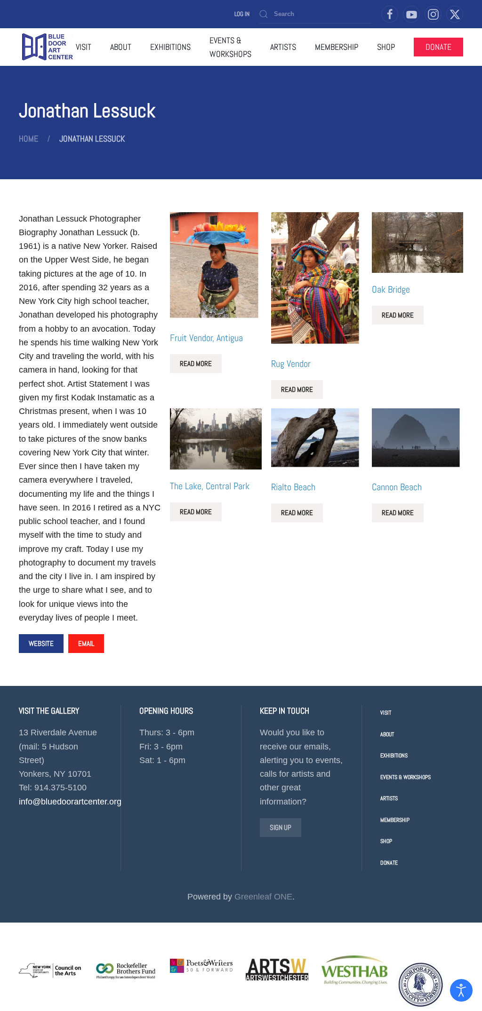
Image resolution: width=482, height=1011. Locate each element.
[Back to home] (47, 47)
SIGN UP (280, 827)
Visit (83, 46)
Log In (241, 14)
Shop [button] (386, 46)
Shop (386, 841)
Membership (336, 46)
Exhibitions (394, 755)
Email (86, 643)
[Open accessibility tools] (461, 990)
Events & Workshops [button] (230, 47)
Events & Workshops (405, 777)
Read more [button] (196, 363)
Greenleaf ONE (263, 896)
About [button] (120, 46)
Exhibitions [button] (170, 46)
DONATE (438, 46)
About (387, 734)
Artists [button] (283, 46)
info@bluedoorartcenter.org (70, 801)
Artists (389, 798)
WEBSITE (41, 643)
